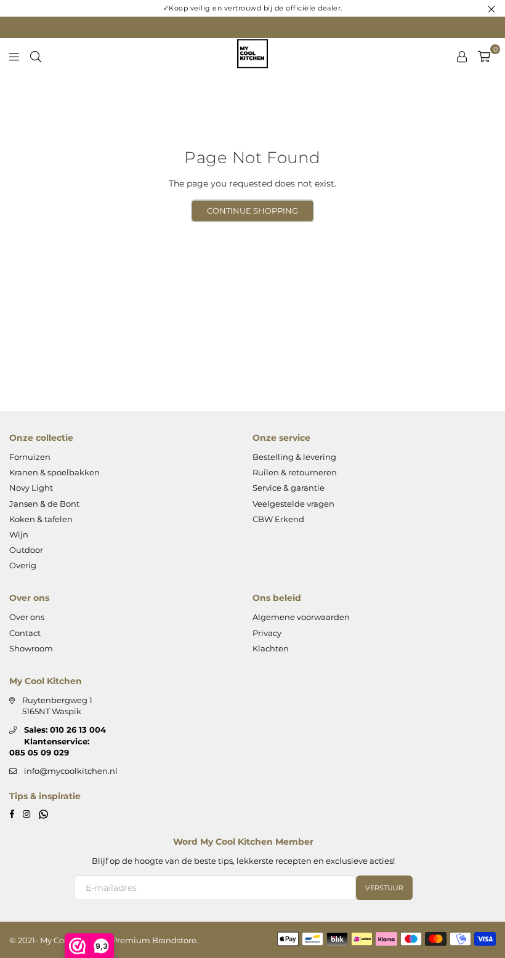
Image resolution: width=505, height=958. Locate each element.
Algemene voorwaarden (301, 617)
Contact (25, 633)
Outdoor (26, 550)
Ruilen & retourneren (294, 472)
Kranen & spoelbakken (54, 472)
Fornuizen (29, 457)
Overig (22, 565)
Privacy (266, 633)
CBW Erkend (278, 519)
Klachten (270, 648)
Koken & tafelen (41, 519)
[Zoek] (36, 55)
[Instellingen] (461, 55)
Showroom (31, 648)
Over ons (26, 617)
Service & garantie (288, 488)
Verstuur (384, 888)
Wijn (18, 534)
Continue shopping (252, 210)
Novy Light (31, 488)
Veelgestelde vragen (293, 504)
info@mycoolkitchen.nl (71, 771)
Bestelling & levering (294, 457)
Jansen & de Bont (44, 504)
